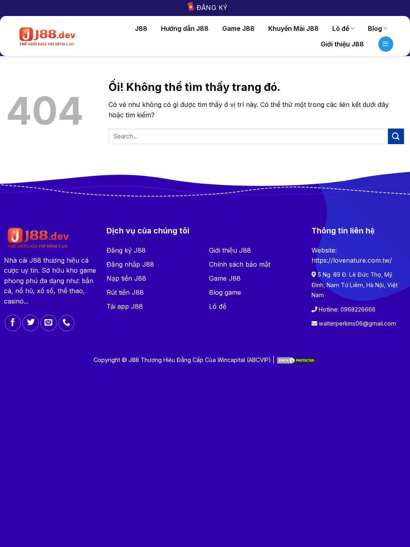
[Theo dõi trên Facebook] (13, 323)
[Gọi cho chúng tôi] (66, 323)
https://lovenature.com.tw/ (352, 260)
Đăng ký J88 (126, 250)
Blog (375, 28)
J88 (141, 28)
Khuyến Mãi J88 (293, 28)
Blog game (225, 292)
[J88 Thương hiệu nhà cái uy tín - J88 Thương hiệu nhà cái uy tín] (46, 36)
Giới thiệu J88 (342, 44)
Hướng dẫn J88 (185, 28)
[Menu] (386, 44)
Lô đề (340, 28)
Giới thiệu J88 (230, 250)
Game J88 (238, 28)
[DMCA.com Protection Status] (296, 359)
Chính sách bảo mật (239, 264)
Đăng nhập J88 (130, 264)
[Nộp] (396, 136)
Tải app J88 (125, 306)
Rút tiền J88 (125, 292)
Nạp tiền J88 (126, 278)
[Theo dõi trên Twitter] (30, 323)
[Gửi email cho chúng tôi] (48, 323)
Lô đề (217, 306)
